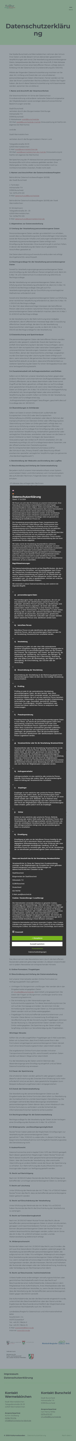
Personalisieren (37, 948)
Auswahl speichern (37, 944)
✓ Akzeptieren (37, 938)
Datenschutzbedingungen (37, 952)
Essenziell (19, 932)
